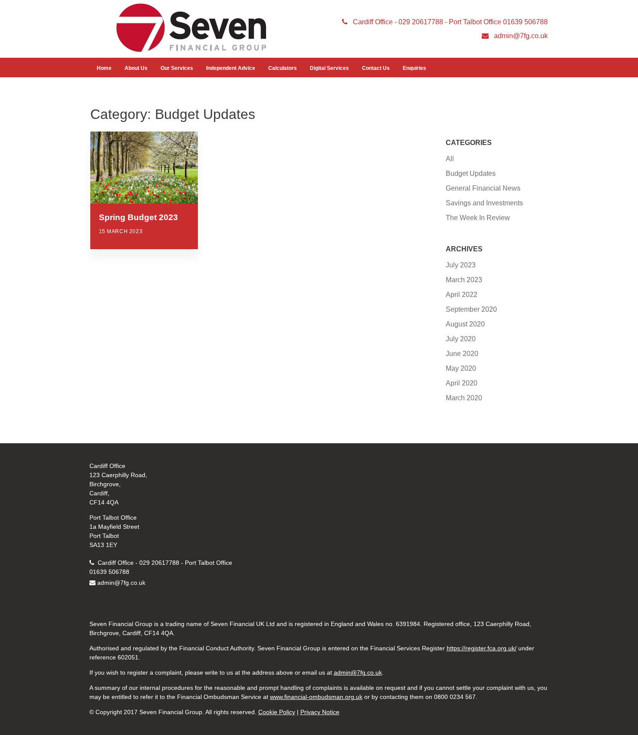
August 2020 (465, 324)
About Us (136, 68)
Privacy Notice (319, 712)
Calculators (282, 68)
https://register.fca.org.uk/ (481, 648)
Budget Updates (471, 173)
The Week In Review (478, 217)
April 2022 (461, 294)
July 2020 (461, 339)
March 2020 (464, 398)
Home (104, 68)
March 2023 (464, 279)
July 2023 (461, 265)
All (450, 158)
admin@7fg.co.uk (121, 582)
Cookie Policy (276, 712)
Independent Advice (230, 68)
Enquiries (414, 68)
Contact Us (376, 68)
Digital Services (329, 68)
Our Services (177, 68)
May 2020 (461, 368)
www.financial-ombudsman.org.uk (316, 696)
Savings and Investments (484, 203)
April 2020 (461, 383)
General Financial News (483, 188)
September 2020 (471, 309)
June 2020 (462, 353)
